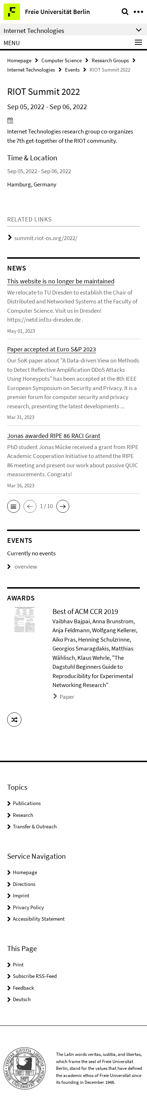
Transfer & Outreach (35, 826)
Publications (27, 803)
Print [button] (18, 964)
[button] (13, 506)
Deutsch (22, 999)
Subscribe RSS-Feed (35, 976)
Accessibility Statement (39, 918)
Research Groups (110, 60)
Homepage (19, 60)
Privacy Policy (28, 907)
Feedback (23, 987)
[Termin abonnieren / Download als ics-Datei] (73, 120)
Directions (24, 884)
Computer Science (61, 60)
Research (23, 815)
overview (26, 566)
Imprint (21, 895)
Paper (67, 697)
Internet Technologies (31, 69)
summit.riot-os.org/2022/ (45, 238)
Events (72, 69)
